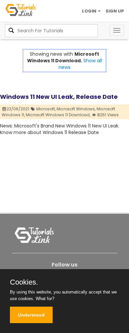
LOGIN (89, 11)
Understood (31, 315)
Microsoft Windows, (76, 109)
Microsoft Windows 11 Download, (58, 115)
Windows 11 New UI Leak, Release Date (59, 97)
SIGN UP (115, 11)
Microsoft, (46, 109)
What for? (45, 298)
